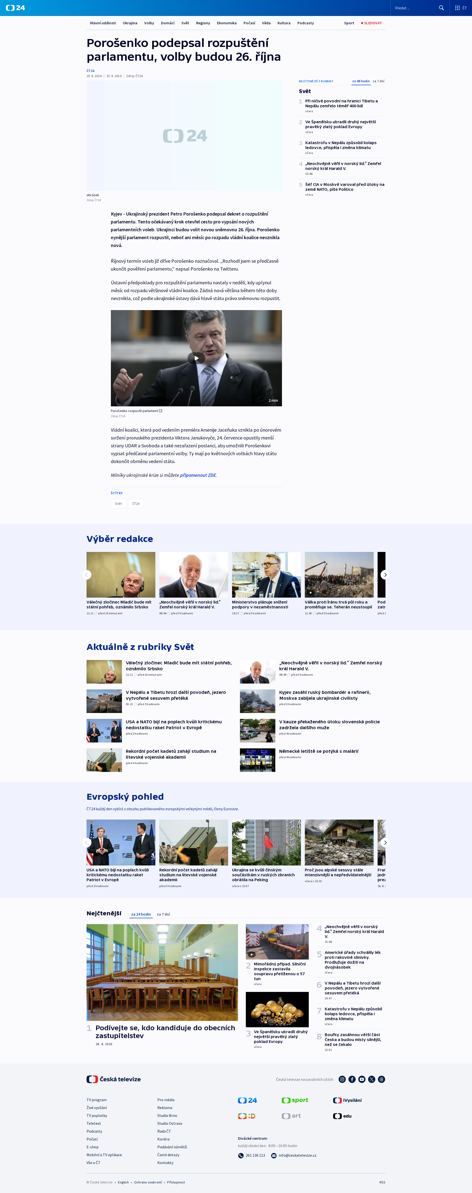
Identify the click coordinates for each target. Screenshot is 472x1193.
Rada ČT (164, 1131)
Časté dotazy (168, 1154)
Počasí (249, 22)
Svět (185, 22)
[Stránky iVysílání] (347, 1099)
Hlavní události (103, 22)
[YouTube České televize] (362, 1079)
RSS (382, 1182)
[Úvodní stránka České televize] (114, 1079)
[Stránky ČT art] (291, 1115)
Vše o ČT (94, 1162)
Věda (266, 22)
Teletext (94, 1123)
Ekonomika (227, 22)
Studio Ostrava (169, 1123)
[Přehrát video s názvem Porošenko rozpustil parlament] (196, 358)
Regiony (203, 22)
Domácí (168, 22)
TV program (97, 1099)
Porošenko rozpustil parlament (134, 411)
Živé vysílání (97, 1107)
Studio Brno (167, 1115)
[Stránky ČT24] (247, 1099)
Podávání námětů (172, 1146)
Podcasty (305, 22)
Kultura (284, 22)
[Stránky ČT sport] (295, 1099)
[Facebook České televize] (352, 1079)
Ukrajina (130, 22)
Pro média (166, 1099)
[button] (196, 358)
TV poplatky (97, 1115)
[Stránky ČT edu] (342, 1115)
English (123, 1182)
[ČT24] (15, 8)
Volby (149, 22)
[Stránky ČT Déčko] (246, 1115)
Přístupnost (176, 1182)
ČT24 (90, 71)
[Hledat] (441, 8)
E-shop (93, 1146)
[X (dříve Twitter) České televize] (372, 1079)
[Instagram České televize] (342, 1079)
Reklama (164, 1107)
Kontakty (165, 1162)
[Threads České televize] (381, 1079)
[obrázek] (185, 136)
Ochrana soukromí (148, 1182)
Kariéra (163, 1139)
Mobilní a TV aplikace (104, 1154)
